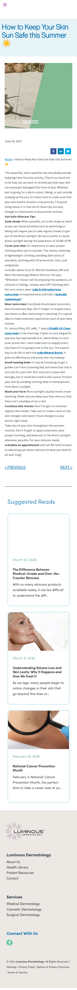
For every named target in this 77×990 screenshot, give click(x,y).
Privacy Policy (27, 967)
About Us (13, 862)
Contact (13, 878)
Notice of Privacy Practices (53, 967)
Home (9, 159)
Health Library (17, 867)
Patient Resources (20, 872)
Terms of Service (17, 972)
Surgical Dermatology (23, 914)
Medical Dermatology (23, 903)
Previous (16, 467)
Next (65, 467)
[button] (53, 151)
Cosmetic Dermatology (24, 909)
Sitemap (12, 967)
